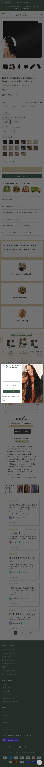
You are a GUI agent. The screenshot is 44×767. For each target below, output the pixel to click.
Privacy (4, 400)
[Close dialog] (42, 365)
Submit (12, 392)
